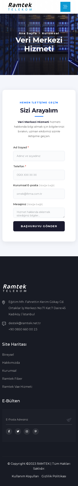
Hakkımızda (11, 362)
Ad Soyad (21, 147)
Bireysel (8, 354)
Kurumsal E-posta (33, 185)
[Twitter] (18, 431)
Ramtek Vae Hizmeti (17, 386)
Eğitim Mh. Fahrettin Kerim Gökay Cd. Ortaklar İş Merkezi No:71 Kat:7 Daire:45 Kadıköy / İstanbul (37, 308)
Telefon (19, 166)
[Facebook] (9, 431)
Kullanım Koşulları (25, 476)
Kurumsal (9, 370)
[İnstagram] (27, 431)
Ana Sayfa (28, 33)
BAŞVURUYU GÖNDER (39, 226)
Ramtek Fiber (12, 378)
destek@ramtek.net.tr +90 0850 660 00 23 (25, 326)
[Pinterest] (35, 431)
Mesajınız (28, 204)
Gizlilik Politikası (54, 476)
